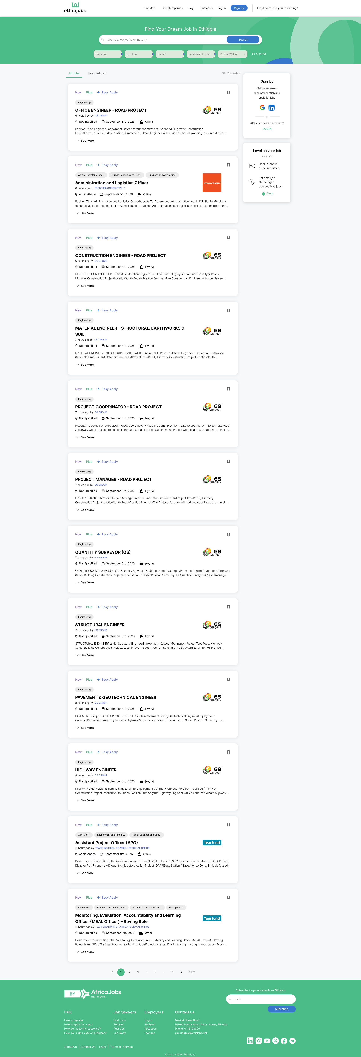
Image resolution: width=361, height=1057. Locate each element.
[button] (229, 73)
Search (243, 39)
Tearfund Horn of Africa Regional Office (122, 847)
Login (267, 128)
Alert (270, 193)
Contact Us (205, 8)
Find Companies (172, 8)
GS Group (101, 115)
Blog (191, 8)
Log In (222, 8)
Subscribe (281, 1009)
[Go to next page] (181, 972)
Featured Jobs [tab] (97, 73)
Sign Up (239, 8)
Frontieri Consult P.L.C (110, 188)
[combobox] (180, 39)
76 (172, 972)
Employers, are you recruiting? (277, 8)
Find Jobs (150, 8)
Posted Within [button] (228, 53)
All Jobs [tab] (74, 73)
